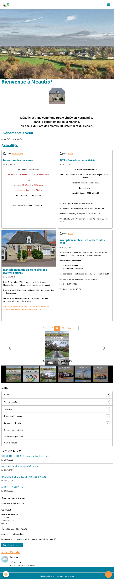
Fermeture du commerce (18, 160)
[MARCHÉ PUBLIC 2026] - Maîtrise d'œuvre (23, 476)
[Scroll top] (108, 574)
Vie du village (17, 153)
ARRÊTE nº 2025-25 (12, 487)
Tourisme (8, 409)
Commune (8, 394)
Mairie (70, 153)
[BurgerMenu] (108, 4)
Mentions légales (47, 576)
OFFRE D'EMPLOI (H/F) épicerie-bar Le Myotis (25, 456)
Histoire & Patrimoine (13, 416)
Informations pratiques (13, 436)
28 (57, 328)
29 (63, 328)
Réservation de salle (12, 423)
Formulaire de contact (12, 545)
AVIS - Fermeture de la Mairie (77, 160)
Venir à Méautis (10, 443)
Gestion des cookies (65, 576)
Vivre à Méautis (10, 402)
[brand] (6, 4)
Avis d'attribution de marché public (19, 466)
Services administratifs (13, 430)
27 (51, 328)
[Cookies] (6, 574)
